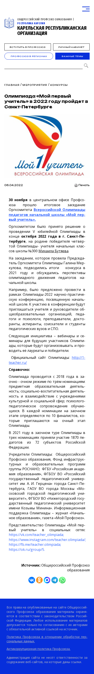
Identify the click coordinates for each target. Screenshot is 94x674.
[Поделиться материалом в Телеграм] (54, 580)
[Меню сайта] (86, 9)
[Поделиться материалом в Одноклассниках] (39, 580)
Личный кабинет (71, 47)
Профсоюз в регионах (29, 56)
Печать (84, 185)
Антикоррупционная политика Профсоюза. (38, 649)
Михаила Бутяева (53, 251)
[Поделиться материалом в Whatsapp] (62, 580)
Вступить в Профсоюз (28, 47)
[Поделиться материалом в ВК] (31, 580)
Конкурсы (59, 85)
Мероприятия (35, 85)
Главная (11, 85)
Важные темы (72, 56)
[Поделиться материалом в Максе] (47, 580)
